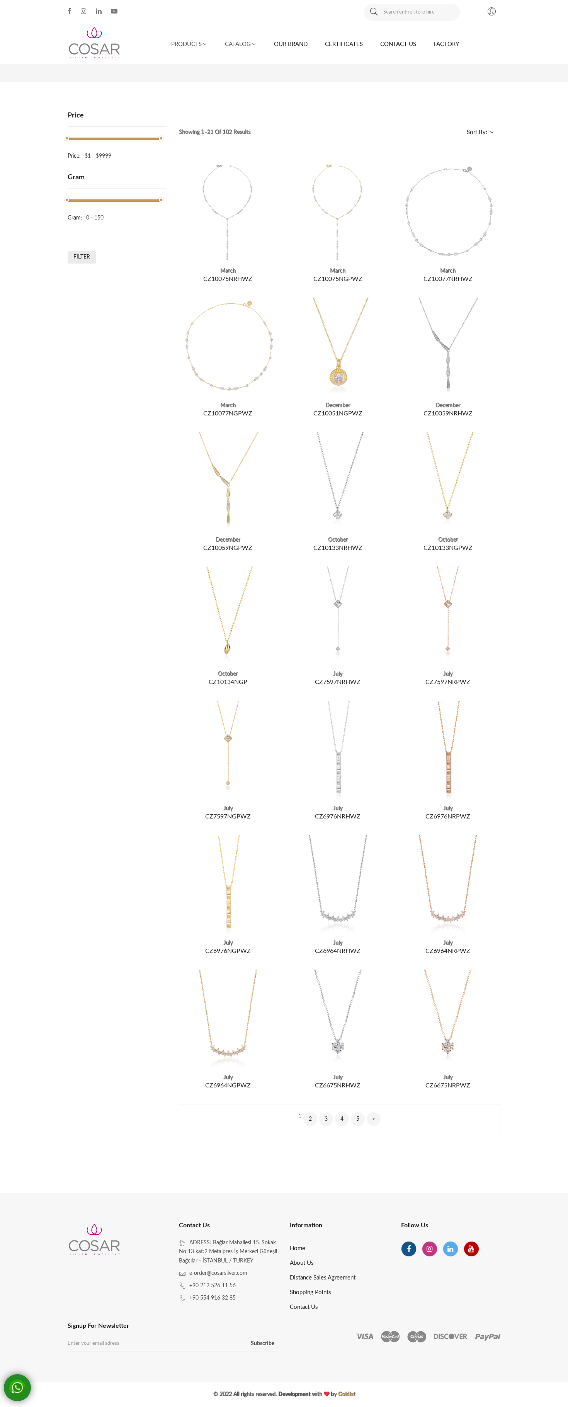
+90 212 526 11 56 (212, 1285)
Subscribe (262, 1343)
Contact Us (304, 1307)
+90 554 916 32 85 (212, 1298)
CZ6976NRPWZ (447, 816)
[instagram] (429, 1249)
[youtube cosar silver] (114, 11)
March (228, 271)
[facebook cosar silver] (69, 11)
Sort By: (478, 132)
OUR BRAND (291, 44)
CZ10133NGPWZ (448, 548)
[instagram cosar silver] (84, 11)
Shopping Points (310, 1292)
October (338, 540)
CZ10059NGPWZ (227, 548)
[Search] (373, 12)
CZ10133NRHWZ (337, 548)
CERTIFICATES (344, 44)
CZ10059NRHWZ (448, 413)
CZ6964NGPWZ (228, 1085)
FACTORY (446, 44)
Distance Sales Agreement (322, 1278)
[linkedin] (450, 1249)
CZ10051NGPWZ (337, 413)
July (337, 674)
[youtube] (471, 1249)
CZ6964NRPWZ (447, 951)
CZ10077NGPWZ (227, 413)
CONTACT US (398, 44)
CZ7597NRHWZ (338, 682)
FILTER (81, 257)
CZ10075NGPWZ (337, 279)
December (337, 405)
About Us (302, 1263)
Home (297, 1248)
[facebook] (409, 1249)
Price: (74, 156)
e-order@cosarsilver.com (218, 1273)
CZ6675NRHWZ (338, 1085)
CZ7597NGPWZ (228, 816)
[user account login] (491, 13)
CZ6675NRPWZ (447, 1085)
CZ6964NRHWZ (338, 951)
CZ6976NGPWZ (228, 951)
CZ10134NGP (228, 682)
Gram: (75, 218)
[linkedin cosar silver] (99, 11)
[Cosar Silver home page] (95, 1241)
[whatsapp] (17, 1387)
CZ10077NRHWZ (448, 279)
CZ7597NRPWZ (447, 682)
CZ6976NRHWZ (338, 816)
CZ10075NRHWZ (227, 279)
